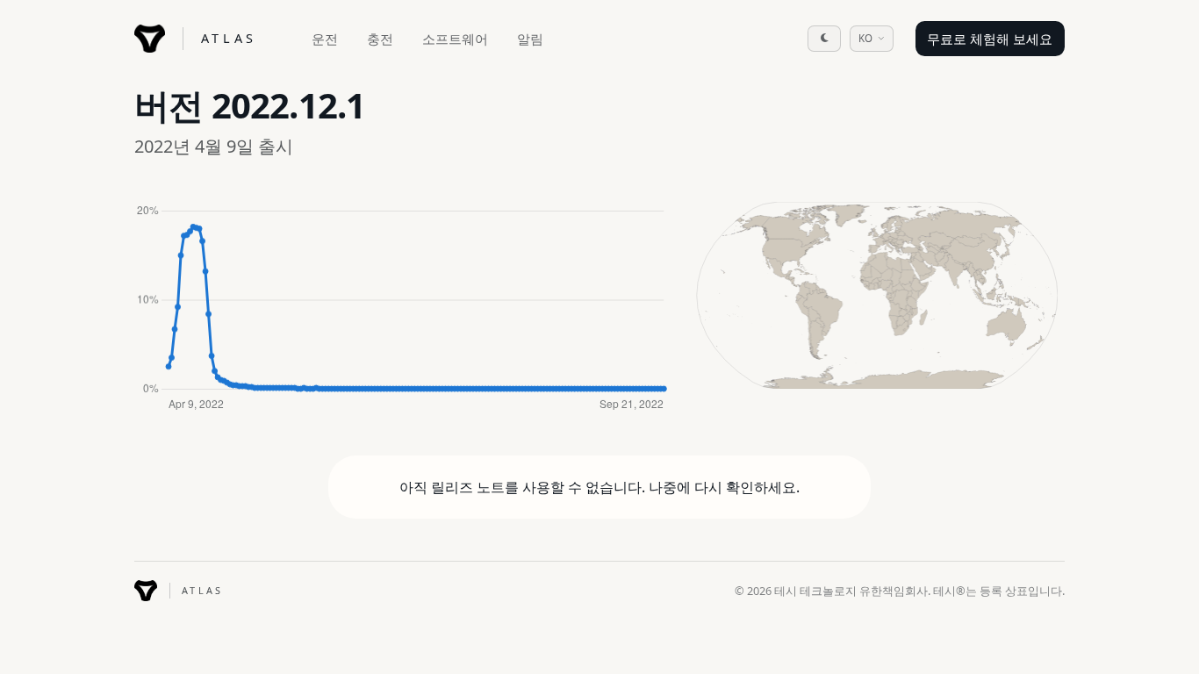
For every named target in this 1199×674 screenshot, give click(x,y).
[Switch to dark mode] (824, 38)
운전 (325, 38)
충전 (380, 38)
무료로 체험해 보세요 (989, 38)
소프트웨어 (455, 38)
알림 (530, 38)
